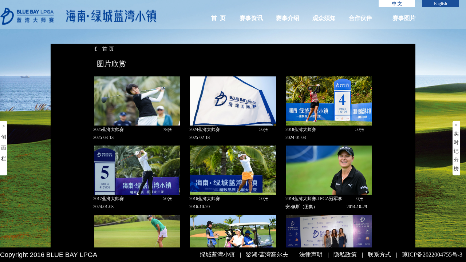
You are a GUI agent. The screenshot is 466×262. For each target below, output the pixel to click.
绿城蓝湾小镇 (217, 254)
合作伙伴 (360, 18)
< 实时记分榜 (456, 146)
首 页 (218, 18)
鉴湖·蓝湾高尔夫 (267, 254)
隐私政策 (345, 254)
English (440, 3)
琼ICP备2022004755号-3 (432, 254)
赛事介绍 (287, 18)
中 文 (397, 3)
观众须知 (324, 18)
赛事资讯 (251, 18)
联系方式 (379, 254)
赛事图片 (404, 18)
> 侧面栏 (3, 142)
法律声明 (311, 254)
